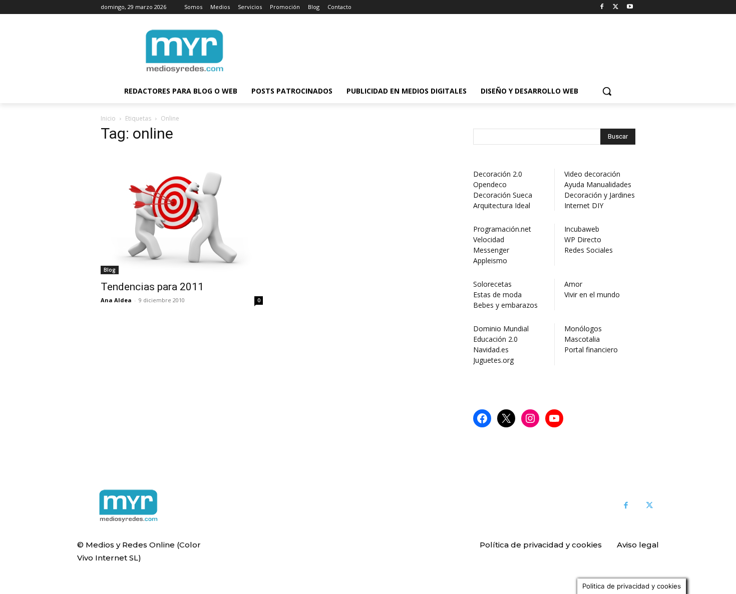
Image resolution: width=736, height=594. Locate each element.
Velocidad (488, 239)
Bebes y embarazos (505, 305)
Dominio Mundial (501, 328)
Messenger (491, 250)
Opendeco (490, 184)
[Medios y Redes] (128, 505)
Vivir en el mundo (592, 294)
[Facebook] (602, 7)
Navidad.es (491, 349)
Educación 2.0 (495, 339)
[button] (607, 91)
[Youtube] (629, 7)
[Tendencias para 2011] (182, 213)
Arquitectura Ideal (501, 205)
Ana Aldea (116, 300)
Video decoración (592, 174)
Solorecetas (492, 284)
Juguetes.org (493, 360)
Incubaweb (581, 229)
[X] (615, 7)
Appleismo (490, 260)
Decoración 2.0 (497, 174)
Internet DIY (583, 205)
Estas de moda (497, 294)
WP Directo (582, 239)
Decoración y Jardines (599, 195)
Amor (573, 284)
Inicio (108, 118)
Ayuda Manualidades (597, 184)
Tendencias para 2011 (152, 287)
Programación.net (502, 229)
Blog (110, 269)
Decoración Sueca (502, 195)
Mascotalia (582, 339)
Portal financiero (591, 349)
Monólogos (583, 328)
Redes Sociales (588, 250)
